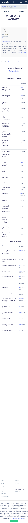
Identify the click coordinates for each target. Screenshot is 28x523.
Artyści (2, 486)
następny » (22, 11)
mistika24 (20, 250)
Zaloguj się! (14, 71)
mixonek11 (8, 30)
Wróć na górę (21, 61)
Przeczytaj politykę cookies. (18, 518)
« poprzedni (6, 11)
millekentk (21, 298)
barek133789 (21, 282)
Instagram (17, 481)
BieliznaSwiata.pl (6, 41)
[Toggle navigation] (25, 2)
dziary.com (4, 6)
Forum (2, 483)
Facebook (17, 480)
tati (21, 193)
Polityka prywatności (5, 496)
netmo (22, 162)
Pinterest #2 (17, 485)
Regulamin (3, 494)
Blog (2, 481)
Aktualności (6, 22)
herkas (22, 95)
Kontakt (2, 491)
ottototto (20, 271)
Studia (2, 485)
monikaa (22, 87)
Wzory (2, 480)
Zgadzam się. (14, 521)
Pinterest (17, 483)
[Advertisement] (14, 345)
